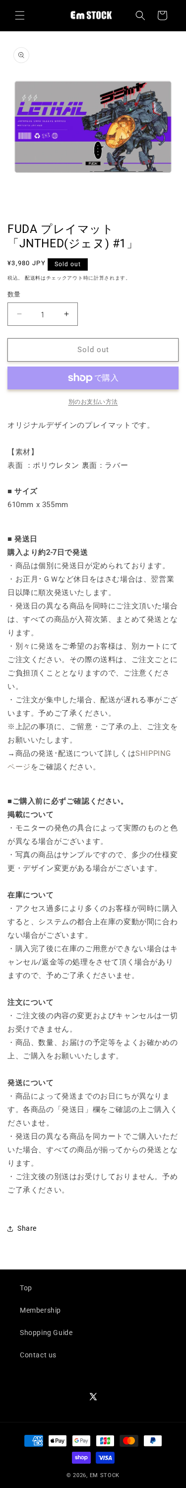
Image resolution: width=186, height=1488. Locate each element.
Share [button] (27, 1228)
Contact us (38, 1355)
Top (26, 1288)
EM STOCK (105, 1475)
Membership (40, 1310)
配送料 (33, 278)
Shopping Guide (46, 1333)
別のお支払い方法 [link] (93, 401)
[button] (20, 15)
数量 (14, 294)
